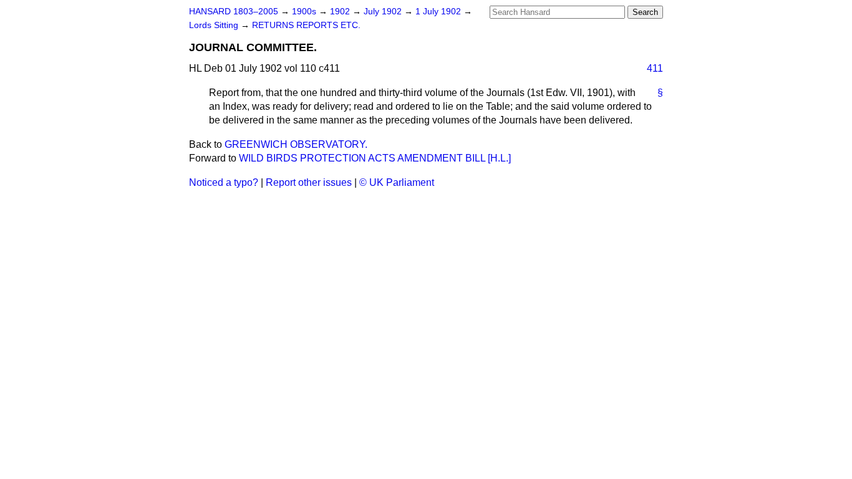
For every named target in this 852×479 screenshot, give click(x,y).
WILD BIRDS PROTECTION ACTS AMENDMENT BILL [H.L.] (375, 158)
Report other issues (309, 182)
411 (655, 68)
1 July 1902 (439, 11)
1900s (305, 11)
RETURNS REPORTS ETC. (306, 25)
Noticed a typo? (223, 182)
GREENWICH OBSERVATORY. (296, 144)
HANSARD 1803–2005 (233, 11)
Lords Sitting (215, 25)
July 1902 (384, 11)
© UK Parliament (396, 182)
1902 (341, 11)
